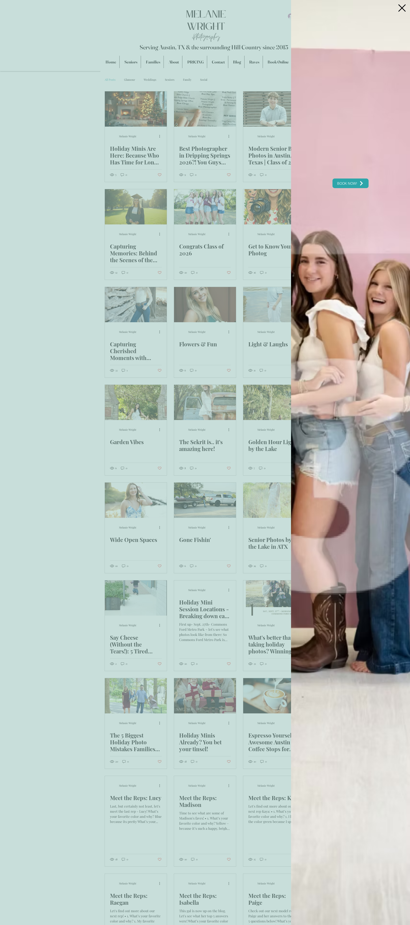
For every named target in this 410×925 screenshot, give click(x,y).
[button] (402, 8)
